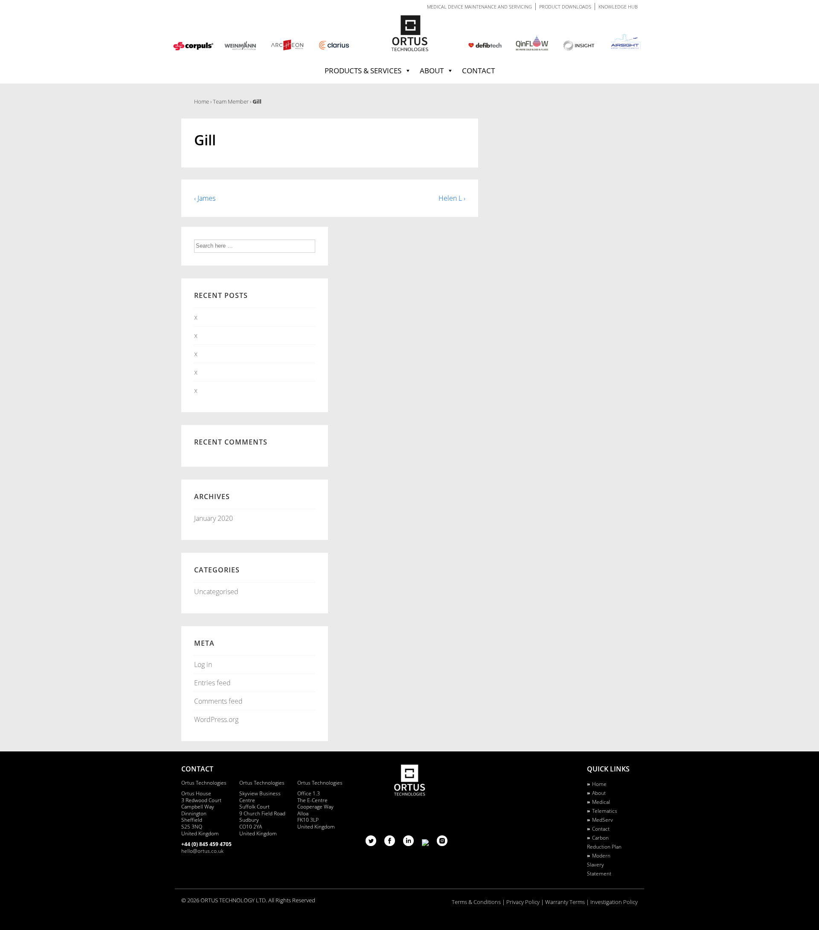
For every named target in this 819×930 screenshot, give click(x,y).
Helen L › (452, 198)
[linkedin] (409, 843)
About (432, 70)
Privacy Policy (523, 902)
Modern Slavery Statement (599, 864)
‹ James (204, 198)
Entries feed (212, 682)
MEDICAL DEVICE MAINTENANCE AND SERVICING (479, 6)
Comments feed (218, 701)
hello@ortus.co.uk (202, 851)
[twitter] (372, 843)
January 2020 (213, 518)
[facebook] (390, 843)
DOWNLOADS (565, 6)
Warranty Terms (565, 902)
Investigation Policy (614, 902)
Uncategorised (216, 591)
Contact (478, 70)
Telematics (604, 810)
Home (599, 784)
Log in (203, 664)
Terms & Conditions (476, 902)
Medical (601, 802)
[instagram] (442, 843)
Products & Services (363, 70)
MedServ (602, 819)
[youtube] (426, 843)
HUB (618, 6)
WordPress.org (216, 719)
